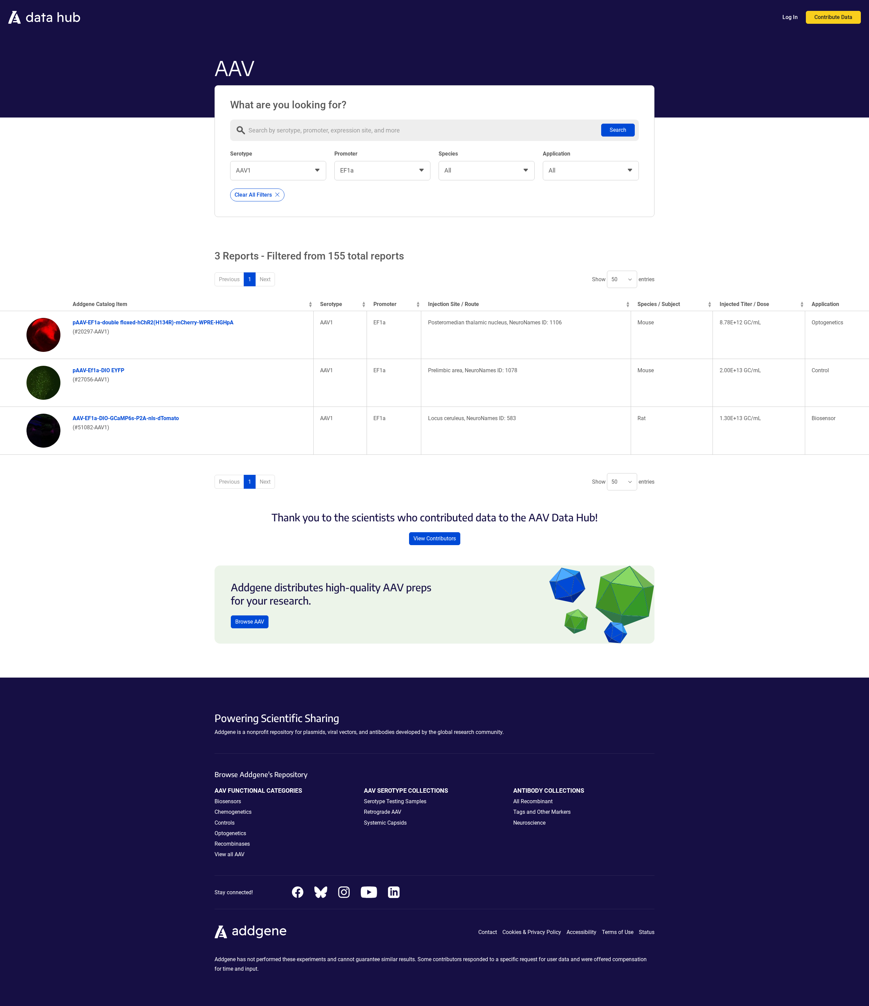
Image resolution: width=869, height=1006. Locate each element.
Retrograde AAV (382, 812)
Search (618, 130)
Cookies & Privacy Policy (531, 932)
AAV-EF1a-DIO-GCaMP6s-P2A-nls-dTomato (126, 418)
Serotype (241, 153)
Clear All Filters (254, 195)
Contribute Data (833, 17)
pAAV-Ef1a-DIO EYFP (98, 370)
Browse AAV (249, 621)
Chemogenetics (233, 812)
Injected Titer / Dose (744, 304)
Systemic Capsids (385, 823)
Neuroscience (529, 823)
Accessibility (581, 932)
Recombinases (232, 844)
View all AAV (229, 854)
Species (448, 153)
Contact (487, 932)
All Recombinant (533, 801)
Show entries (623, 279)
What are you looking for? (288, 105)
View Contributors (434, 538)
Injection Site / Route (453, 304)
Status (646, 932)
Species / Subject (658, 304)
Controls (225, 823)
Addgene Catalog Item (100, 304)
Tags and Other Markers (542, 812)
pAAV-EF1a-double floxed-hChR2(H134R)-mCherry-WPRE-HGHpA (153, 322)
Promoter (345, 153)
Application (556, 153)
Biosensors (228, 801)
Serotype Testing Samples (395, 801)
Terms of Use (617, 932)
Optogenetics (230, 833)
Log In (790, 17)
